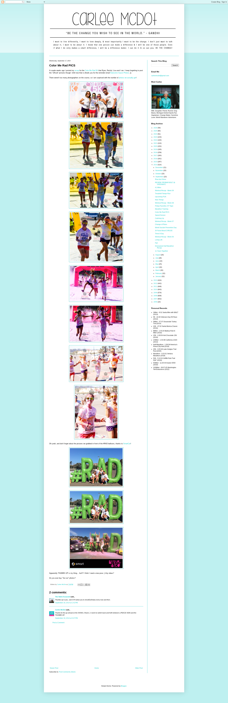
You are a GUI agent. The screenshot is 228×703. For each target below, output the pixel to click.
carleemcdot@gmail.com (160, 76)
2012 (156, 283)
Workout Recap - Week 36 (164, 237)
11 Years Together (161, 251)
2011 (156, 286)
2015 (156, 162)
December (159, 167)
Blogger (123, 686)
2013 (156, 280)
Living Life (158, 240)
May (157, 264)
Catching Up (159, 218)
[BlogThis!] (81, 584)
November (159, 170)
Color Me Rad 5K (91, 70)
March (157, 270)
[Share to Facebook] (86, 584)
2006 (156, 302)
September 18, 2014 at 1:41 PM (66, 603)
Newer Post (54, 668)
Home (96, 668)
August (158, 255)
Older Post (139, 668)
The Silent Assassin (62, 597)
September (159, 177)
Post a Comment (58, 623)
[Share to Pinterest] (89, 584)
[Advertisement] (96, 645)
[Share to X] (84, 584)
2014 (156, 165)
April (157, 267)
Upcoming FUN (160, 197)
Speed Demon (160, 215)
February (158, 273)
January (158, 276)
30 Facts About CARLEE (163, 231)
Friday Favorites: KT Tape (164, 206)
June (157, 261)
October (158, 174)
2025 (156, 131)
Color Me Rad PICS (162, 212)
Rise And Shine (160, 179)
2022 (156, 140)
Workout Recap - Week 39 (164, 190)
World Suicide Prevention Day (166, 227)
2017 (156, 155)
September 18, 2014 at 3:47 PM (66, 618)
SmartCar (126, 444)
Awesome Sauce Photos (119, 73)
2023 (156, 137)
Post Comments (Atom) (67, 672)
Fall (156, 243)
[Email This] (79, 584)
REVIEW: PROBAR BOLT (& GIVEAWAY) (165, 183)
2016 (156, 159)
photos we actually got (127, 78)
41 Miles (158, 187)
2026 (156, 128)
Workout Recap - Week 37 (164, 221)
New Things (159, 200)
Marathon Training (161, 209)
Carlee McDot (60, 610)
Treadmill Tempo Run (162, 193)
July (157, 258)
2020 (156, 146)
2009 (156, 293)
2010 (156, 289)
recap (77, 70)
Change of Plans (161, 224)
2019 (156, 149)
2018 (156, 152)
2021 (156, 143)
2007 (156, 299)
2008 (156, 296)
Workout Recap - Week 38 (164, 203)
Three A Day (159, 234)
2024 (156, 134)
